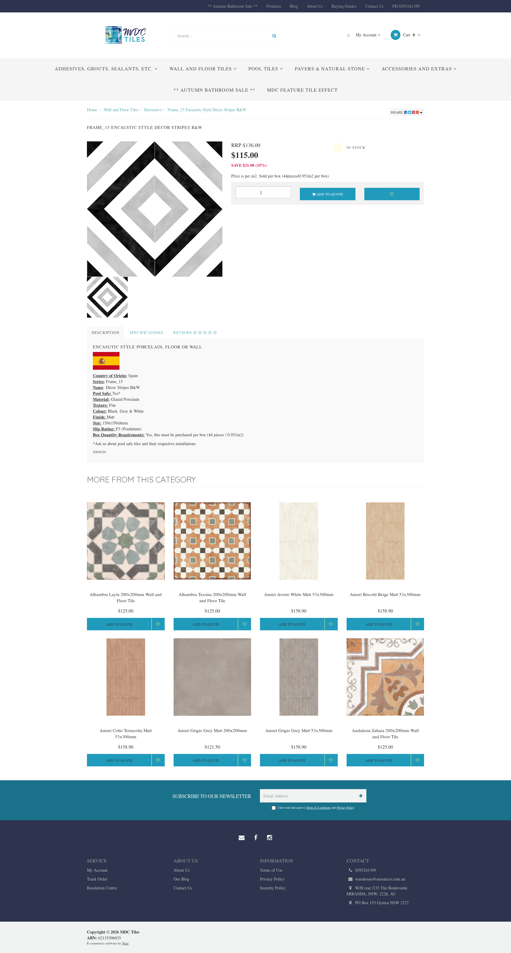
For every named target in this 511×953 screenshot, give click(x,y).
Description (105, 332)
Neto (125, 943)
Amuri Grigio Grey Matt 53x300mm (298, 730)
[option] (154, 209)
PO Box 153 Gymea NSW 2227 (381, 902)
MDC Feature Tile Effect (302, 90)
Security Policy (273, 888)
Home (92, 109)
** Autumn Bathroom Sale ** (232, 6)
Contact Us (374, 6)
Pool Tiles (264, 68)
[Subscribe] (359, 795)
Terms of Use (271, 870)
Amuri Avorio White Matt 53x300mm (299, 594)
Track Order (97, 879)
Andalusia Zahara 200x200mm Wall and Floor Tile (385, 733)
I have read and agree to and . (316, 807)
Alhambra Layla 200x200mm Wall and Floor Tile (126, 597)
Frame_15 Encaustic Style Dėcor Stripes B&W (207, 109)
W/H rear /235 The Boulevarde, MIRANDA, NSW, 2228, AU (377, 891)
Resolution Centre (102, 888)
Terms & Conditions (318, 807)
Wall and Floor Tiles (201, 68)
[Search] (274, 35)
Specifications (146, 332)
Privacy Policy (345, 807)
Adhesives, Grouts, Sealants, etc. (104, 68)
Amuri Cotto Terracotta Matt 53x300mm (126, 733)
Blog (294, 6)
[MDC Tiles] (125, 35)
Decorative (153, 109)
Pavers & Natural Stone (330, 68)
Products (273, 6)
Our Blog (181, 879)
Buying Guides (343, 6)
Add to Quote (329, 194)
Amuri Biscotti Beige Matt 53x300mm (385, 594)
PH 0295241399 (406, 6)
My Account (366, 35)
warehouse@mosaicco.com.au (379, 879)
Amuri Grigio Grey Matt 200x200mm (212, 730)
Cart (408, 35)
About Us (315, 6)
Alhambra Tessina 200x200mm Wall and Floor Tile (212, 597)
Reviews (183, 332)
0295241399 (365, 870)
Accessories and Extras (417, 68)
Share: (397, 112)
